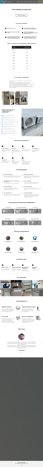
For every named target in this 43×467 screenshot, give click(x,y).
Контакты (34, 1)
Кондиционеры (10, 1)
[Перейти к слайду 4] (22, 352)
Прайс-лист (21, 1)
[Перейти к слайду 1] (20, 352)
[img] (3, 2)
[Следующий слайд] (41, 342)
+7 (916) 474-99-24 (40, 1)
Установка (18, 1)
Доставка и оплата (26, 1)
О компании (31, 1)
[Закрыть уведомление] (42, 461)
